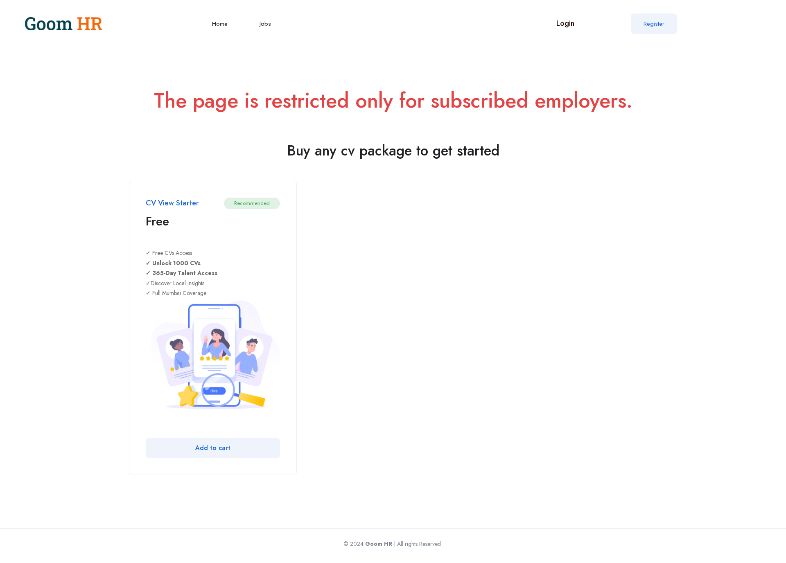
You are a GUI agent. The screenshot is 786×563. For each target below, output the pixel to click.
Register (654, 23)
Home (220, 23)
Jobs (265, 23)
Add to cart (212, 448)
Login (565, 23)
